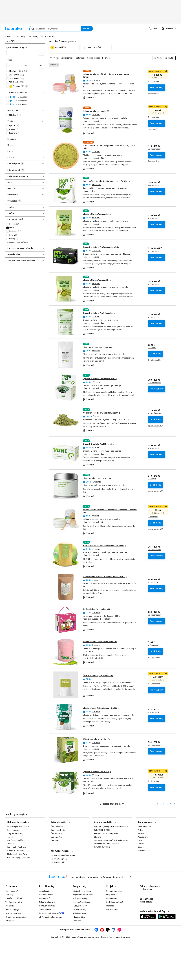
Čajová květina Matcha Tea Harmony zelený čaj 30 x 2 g (106, 181)
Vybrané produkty (103, 822)
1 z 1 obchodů (153, 81)
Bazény (141, 833)
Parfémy (141, 830)
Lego (140, 840)
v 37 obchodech (154, 745)
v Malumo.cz (153, 517)
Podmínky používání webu (119, 937)
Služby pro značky (80, 905)
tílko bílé (97, 837)
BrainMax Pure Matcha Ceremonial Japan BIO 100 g (105, 576)
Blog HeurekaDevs (13, 913)
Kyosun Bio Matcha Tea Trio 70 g (97, 771)
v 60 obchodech (154, 218)
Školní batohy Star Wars (17, 854)
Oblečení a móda (144, 850)
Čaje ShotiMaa (56, 837)
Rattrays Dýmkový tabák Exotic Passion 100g (112, 826)
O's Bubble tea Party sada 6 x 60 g (97, 609)
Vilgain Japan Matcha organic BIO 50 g (99, 347)
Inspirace (110, 905)
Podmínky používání (13, 898)
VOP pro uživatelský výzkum (50, 917)
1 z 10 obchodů (154, 684)
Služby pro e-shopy (80, 898)
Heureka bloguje (12, 909)
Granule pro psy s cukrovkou (18, 857)
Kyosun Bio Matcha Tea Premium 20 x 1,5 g (101, 247)
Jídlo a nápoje (20, 36)
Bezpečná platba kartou (49, 913)
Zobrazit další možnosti (18, 242)
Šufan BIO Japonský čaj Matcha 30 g (98, 675)
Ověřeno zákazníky (114, 891)
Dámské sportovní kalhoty (18, 826)
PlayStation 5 (143, 837)
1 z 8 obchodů (153, 781)
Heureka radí (44, 898)
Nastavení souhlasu (47, 905)
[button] (22, 52)
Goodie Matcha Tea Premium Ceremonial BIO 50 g (104, 545)
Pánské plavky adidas (16, 850)
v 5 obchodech (154, 582)
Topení (10, 837)
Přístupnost (10, 920)
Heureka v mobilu (46, 894)
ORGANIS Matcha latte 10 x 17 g (96, 739)
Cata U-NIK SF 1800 (102, 830)
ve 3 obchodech (154, 549)
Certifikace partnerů (114, 902)
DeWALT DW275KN (102, 847)
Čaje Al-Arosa (56, 833)
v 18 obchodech (154, 383)
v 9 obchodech (154, 317)
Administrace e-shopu (82, 891)
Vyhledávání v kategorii (16, 47)
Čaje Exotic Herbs (58, 830)
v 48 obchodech (154, 185)
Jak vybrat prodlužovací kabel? (63, 855)
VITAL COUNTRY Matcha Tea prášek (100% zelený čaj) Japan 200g (109, 147)
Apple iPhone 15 (144, 826)
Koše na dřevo (13, 830)
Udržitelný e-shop (113, 909)
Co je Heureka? (11, 891)
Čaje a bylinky (33, 36)
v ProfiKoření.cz (154, 413)
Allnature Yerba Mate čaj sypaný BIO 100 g (101, 708)
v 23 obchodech (154, 284)
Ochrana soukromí (46, 909)
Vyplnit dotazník (146, 902)
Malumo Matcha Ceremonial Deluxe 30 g (100, 641)
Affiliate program (79, 913)
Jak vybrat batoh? (58, 862)
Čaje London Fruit (58, 826)
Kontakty (9, 894)
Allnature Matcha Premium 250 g (97, 280)
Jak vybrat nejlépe (60, 851)
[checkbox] (7, 71)
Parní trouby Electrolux (16, 847)
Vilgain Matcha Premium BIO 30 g (97, 478)
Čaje (41, 36)
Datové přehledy (79, 909)
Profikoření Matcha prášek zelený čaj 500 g (101, 413)
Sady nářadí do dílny (15, 833)
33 (171, 803)
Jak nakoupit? (44, 891)
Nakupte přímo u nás (47, 902)
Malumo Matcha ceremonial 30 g (97, 111)
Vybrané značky (58, 822)
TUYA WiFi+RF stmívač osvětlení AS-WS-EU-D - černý (112, 840)
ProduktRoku (111, 898)
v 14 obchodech (154, 448)
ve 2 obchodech (154, 149)
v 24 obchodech (154, 712)
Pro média (9, 905)
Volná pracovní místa (13, 902)
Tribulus (10, 844)
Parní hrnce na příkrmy (16, 840)
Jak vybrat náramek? (59, 859)
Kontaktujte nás (146, 889)
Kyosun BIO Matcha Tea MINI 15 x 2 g (98, 444)
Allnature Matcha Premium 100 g (97, 214)
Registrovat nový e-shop (83, 894)
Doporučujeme (145, 822)
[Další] (175, 803)
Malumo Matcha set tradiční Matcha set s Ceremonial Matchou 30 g (110, 511)
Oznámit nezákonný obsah (16, 917)
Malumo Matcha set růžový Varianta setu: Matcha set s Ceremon (106, 75)
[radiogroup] (25, 101)
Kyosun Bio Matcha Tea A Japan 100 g (99, 313)
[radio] (7, 97)
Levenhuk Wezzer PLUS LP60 (106, 844)
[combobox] (55, 28)
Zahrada (141, 844)
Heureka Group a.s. (78, 937)
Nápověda (77, 920)
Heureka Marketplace (81, 902)
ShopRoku (110, 894)
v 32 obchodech (154, 251)
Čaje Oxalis (55, 840)
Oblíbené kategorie (17, 822)
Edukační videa (79, 917)
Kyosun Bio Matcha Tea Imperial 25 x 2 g (100, 378)
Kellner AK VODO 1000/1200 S (106, 833)
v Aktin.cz (152, 348)
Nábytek (141, 847)
